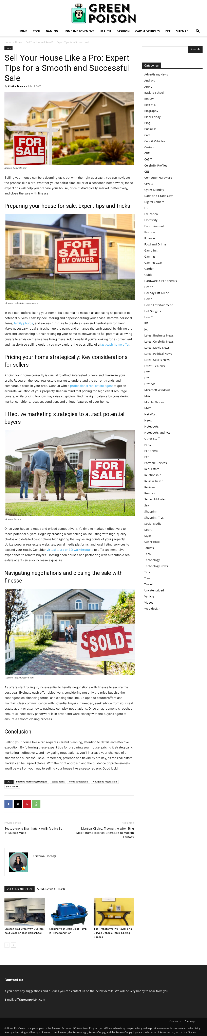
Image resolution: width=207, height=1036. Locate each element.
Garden (149, 269)
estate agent (58, 781)
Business (150, 129)
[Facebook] (8, 804)
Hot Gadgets (152, 311)
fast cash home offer (114, 344)
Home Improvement (78, 31)
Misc (147, 396)
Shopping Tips (154, 517)
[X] (18, 804)
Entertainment (154, 226)
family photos (23, 323)
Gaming (52, 31)
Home (23, 31)
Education (151, 214)
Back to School (154, 92)
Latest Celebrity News (159, 341)
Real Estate (151, 469)
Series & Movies (155, 499)
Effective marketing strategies (31, 781)
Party (147, 445)
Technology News (156, 566)
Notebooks (151, 426)
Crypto (148, 184)
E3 (146, 208)
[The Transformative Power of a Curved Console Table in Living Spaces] (114, 911)
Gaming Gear (153, 262)
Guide (148, 275)
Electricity (150, 220)
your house (12, 786)
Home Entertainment (158, 305)
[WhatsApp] (36, 804)
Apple (148, 86)
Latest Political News (158, 354)
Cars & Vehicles (147, 31)
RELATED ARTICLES (19, 889)
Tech (36, 31)
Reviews (149, 487)
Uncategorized (154, 590)
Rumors (149, 493)
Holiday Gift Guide (156, 293)
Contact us (175, 1021)
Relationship (152, 475)
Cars (147, 135)
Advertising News (156, 74)
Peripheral (151, 451)
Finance (149, 238)
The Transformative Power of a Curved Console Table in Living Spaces (113, 932)
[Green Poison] (103, 13)
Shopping (150, 511)
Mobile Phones (154, 402)
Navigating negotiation (105, 781)
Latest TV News (154, 366)
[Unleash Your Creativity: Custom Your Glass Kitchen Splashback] (24, 911)
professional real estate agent (91, 386)
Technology (152, 560)
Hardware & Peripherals (160, 281)
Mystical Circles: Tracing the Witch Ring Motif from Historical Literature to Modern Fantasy (105, 833)
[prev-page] (7, 945)
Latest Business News (159, 335)
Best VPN (150, 105)
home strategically (78, 781)
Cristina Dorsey (16, 86)
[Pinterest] (27, 804)
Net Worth (151, 414)
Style (147, 536)
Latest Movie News (157, 347)
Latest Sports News (157, 360)
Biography (151, 111)
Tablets (149, 548)
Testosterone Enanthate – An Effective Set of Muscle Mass (33, 831)
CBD (147, 153)
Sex (146, 505)
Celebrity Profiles (155, 165)
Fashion (123, 31)
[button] (198, 31)
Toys (147, 578)
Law (147, 372)
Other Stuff (151, 439)
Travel (148, 584)
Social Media (153, 523)
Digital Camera (154, 202)
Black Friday (152, 117)
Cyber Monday (154, 190)
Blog (147, 123)
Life (146, 378)
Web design (152, 608)
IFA (146, 323)
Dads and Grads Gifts (158, 196)
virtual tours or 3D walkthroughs (70, 550)
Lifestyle (149, 384)
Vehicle (149, 596)
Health (105, 31)
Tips (147, 572)
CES (146, 171)
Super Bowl (152, 542)
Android (149, 80)
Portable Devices (155, 463)
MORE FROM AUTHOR (51, 889)
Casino (148, 147)
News (148, 420)
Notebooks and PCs (157, 432)
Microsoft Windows (157, 390)
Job (146, 329)
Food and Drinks (155, 244)
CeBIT (148, 159)
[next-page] (13, 945)
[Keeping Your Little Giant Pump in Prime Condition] (69, 911)
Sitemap (182, 31)
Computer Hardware (158, 177)
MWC (147, 408)
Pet (167, 31)
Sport (148, 530)
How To (149, 317)
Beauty (149, 99)
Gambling (150, 250)
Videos (148, 602)
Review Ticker (153, 481)
